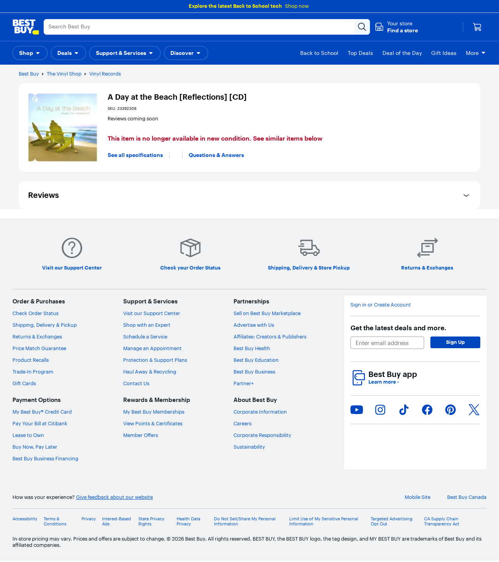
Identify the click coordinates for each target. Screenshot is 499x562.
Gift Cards (24, 383)
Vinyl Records (105, 73)
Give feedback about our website (114, 497)
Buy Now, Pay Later (34, 447)
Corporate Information (260, 412)
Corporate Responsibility (262, 435)
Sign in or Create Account (380, 305)
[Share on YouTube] (356, 409)
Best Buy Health (252, 348)
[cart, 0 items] (477, 27)
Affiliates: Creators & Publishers (270, 336)
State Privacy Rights (151, 521)
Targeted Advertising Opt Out (391, 521)
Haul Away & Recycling (149, 371)
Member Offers (140, 435)
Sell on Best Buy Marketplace (267, 313)
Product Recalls (30, 360)
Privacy (88, 518)
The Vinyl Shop (64, 73)
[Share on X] (474, 409)
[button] (396, 27)
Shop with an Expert (146, 325)
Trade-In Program (32, 371)
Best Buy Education (256, 360)
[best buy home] (25, 27)
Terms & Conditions (55, 521)
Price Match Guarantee (39, 348)
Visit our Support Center (151, 313)
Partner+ (244, 383)
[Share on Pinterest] (450, 409)
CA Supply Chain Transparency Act (441, 521)
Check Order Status (35, 313)
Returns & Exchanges (37, 336)
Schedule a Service (145, 336)
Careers (242, 423)
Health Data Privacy (188, 521)
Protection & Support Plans (155, 360)
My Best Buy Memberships (153, 412)
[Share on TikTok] (404, 409)
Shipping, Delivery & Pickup (44, 325)
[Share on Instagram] (380, 409)
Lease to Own (28, 435)
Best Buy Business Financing (45, 458)
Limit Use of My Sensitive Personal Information (323, 521)
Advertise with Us (254, 325)
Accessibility (24, 518)
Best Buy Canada (467, 497)
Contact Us (136, 383)
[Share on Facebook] (427, 409)
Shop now (297, 6)
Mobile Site (417, 497)
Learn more (383, 382)
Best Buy (29, 73)
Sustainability (249, 447)
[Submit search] (362, 27)
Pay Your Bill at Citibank (39, 423)
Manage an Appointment (152, 348)
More (472, 52)
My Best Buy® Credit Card (42, 412)
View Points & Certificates (152, 423)
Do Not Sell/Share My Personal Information (245, 521)
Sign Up (455, 342)
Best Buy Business (254, 371)
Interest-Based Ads (116, 521)
